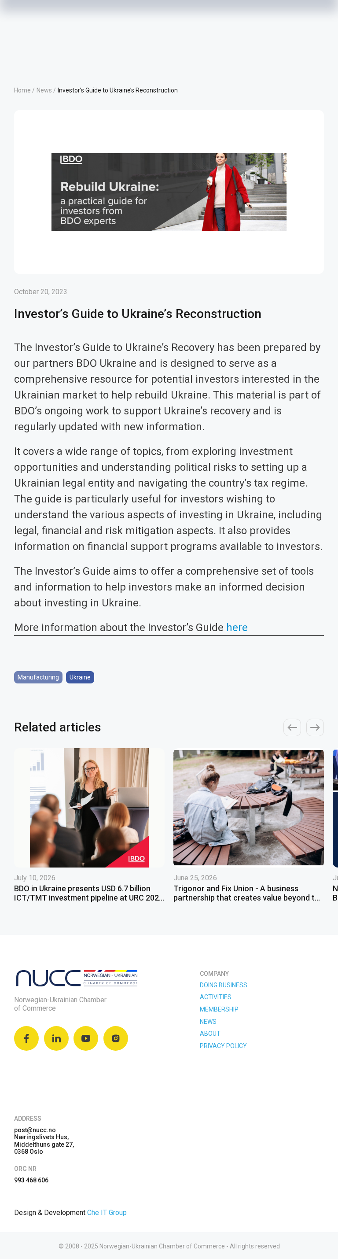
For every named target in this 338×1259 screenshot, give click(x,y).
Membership (219, 1009)
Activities (215, 997)
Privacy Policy (223, 1045)
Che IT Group (107, 1212)
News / (46, 90)
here (237, 627)
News (208, 1021)
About (210, 1033)
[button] (292, 727)
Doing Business (223, 985)
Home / (24, 90)
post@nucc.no (35, 1129)
